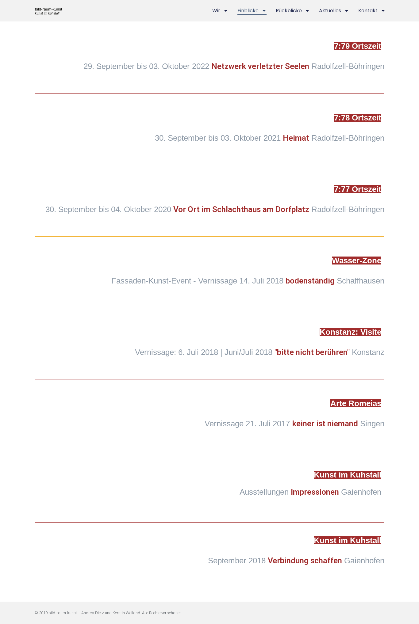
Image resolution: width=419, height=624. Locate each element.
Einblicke (248, 10)
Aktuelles (330, 10)
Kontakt (368, 10)
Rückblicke (289, 10)
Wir (216, 10)
